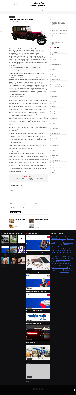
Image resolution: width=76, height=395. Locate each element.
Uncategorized (12, 17)
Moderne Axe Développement (38, 4)
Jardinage (53, 120)
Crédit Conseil (59, 243)
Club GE (11, 21)
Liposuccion (54, 125)
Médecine (53, 130)
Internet (27, 10)
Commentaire (13, 190)
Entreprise (53, 101)
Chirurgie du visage (55, 76)
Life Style (53, 123)
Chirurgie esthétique (34, 10)
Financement (54, 108)
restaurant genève (55, 155)
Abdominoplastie (55, 49)
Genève (53, 111)
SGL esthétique (67, 270)
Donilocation (66, 254)
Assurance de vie (55, 62)
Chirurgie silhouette (55, 84)
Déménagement (54, 96)
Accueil (13, 10)
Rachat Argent (54, 145)
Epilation (53, 103)
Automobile (54, 66)
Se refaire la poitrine (55, 160)
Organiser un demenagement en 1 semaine (59, 26)
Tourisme (53, 165)
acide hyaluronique (55, 54)
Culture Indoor (68, 243)
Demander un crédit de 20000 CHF (34, 310)
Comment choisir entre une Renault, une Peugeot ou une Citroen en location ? (59, 23)
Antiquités (53, 59)
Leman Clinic (62, 258)
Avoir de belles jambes (57, 236)
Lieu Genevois (69, 258)
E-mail (24, 203)
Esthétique (53, 106)
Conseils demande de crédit (32, 362)
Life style (41, 10)
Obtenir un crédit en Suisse (61, 263)
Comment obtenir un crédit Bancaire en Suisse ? (36, 291)
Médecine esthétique (49, 10)
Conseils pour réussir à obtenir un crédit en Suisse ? (37, 380)
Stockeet (71, 270)
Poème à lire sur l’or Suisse (18, 224)
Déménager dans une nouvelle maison (58, 19)
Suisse (57, 10)
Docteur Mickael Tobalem (64, 246)
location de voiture (55, 128)
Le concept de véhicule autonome (18, 68)
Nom (11, 203)
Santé (53, 157)
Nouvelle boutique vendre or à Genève (41, 219)
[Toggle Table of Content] (38, 66)
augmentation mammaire (56, 64)
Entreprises (21, 10)
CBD (52, 74)
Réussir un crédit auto (31, 342)
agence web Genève (55, 57)
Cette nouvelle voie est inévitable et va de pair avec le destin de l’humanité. (25, 67)
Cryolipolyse (54, 91)
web (52, 172)
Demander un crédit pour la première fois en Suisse (37, 272)
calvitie (53, 71)
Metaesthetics (53, 260)
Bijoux (53, 69)
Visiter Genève (64, 272)
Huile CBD (53, 113)
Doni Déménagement (58, 254)
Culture (53, 93)
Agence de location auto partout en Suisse (59, 30)
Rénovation (54, 150)
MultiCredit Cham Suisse (63, 260)
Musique (53, 135)
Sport (53, 162)
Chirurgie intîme (54, 81)
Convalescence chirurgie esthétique (58, 86)
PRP (52, 143)
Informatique (54, 118)
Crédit (53, 89)
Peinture (53, 140)
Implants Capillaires (62, 257)
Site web (37, 203)
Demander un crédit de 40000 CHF (34, 323)
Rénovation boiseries (55, 152)
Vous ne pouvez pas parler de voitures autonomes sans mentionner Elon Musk (25, 70)
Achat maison (54, 52)
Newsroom (62, 10)
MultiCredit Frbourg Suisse (59, 261)
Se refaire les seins (60, 268)
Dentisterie (54, 98)
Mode (17, 10)
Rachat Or (53, 147)
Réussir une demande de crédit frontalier (35, 252)
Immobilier (54, 116)
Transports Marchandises (56, 167)
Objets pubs (54, 138)
